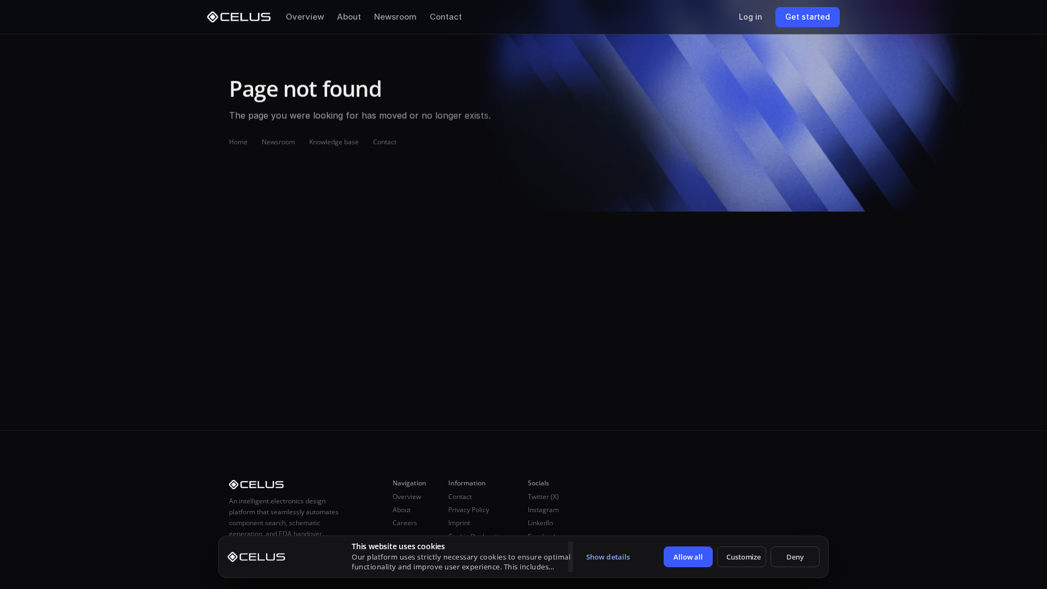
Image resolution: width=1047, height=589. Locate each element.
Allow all (688, 557)
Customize (743, 557)
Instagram (543, 509)
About (349, 16)
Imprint (459, 522)
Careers (405, 522)
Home (238, 141)
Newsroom (395, 16)
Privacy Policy (468, 509)
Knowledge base (334, 141)
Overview (305, 16)
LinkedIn (540, 522)
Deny (795, 557)
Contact (446, 16)
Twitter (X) (543, 496)
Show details (608, 557)
